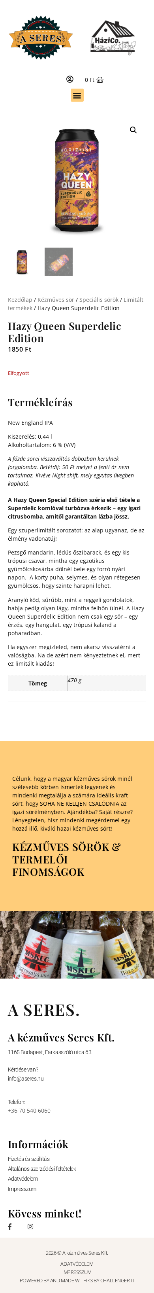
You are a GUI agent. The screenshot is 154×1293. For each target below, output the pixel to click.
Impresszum (22, 1189)
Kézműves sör (56, 299)
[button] (77, 95)
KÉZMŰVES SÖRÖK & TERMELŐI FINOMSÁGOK (66, 859)
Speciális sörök (98, 299)
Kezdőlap (20, 299)
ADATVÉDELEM (76, 1263)
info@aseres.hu (26, 1078)
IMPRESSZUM (77, 1272)
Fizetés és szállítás (29, 1159)
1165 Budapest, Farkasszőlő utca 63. (50, 1052)
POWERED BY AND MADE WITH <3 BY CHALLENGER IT (77, 1280)
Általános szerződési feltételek (42, 1169)
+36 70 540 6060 (29, 1110)
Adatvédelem (23, 1179)
